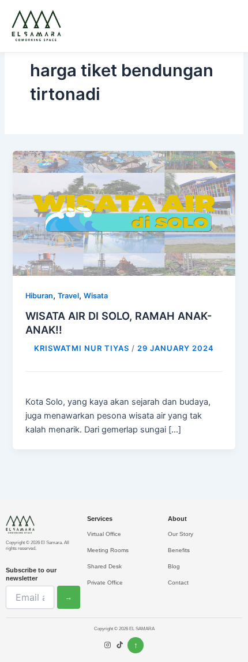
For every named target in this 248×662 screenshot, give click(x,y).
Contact (178, 582)
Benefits (179, 550)
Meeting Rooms (108, 550)
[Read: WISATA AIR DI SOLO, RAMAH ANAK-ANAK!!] (124, 213)
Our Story (180, 534)
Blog (174, 566)
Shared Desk (104, 566)
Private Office (105, 582)
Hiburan (39, 295)
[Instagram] (107, 646)
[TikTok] (120, 646)
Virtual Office (104, 534)
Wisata (96, 295)
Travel (68, 295)
